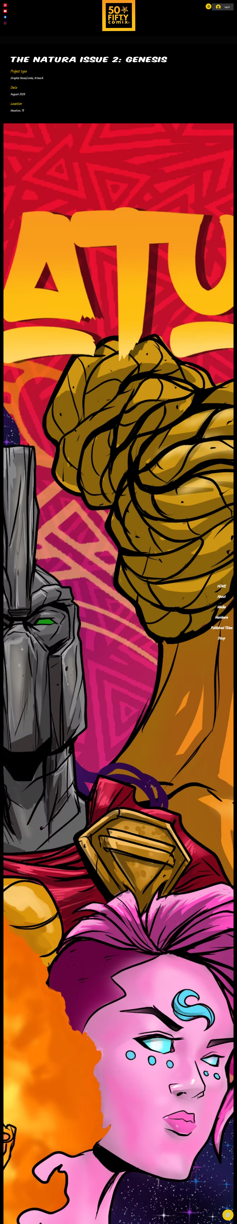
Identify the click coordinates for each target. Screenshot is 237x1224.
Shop (221, 638)
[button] (208, 6)
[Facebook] (5, 17)
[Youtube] (5, 11)
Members (221, 617)
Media (221, 606)
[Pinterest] (5, 5)
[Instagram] (5, 23)
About (221, 596)
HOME (221, 586)
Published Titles (221, 627)
